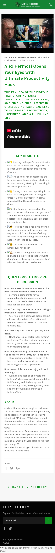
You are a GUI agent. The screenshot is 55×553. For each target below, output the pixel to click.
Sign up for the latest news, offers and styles (26, 513)
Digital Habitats (16, 539)
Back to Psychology (29, 487)
